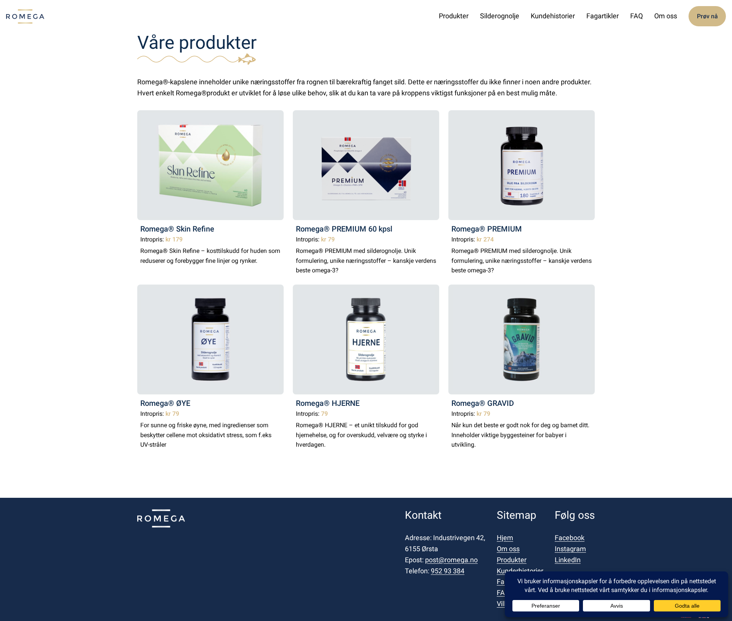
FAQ (503, 593)
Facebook (569, 538)
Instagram (570, 549)
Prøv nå (707, 16)
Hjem (505, 538)
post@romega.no (451, 560)
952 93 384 (447, 571)
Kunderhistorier (520, 571)
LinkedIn (568, 560)
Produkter (512, 560)
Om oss (508, 549)
